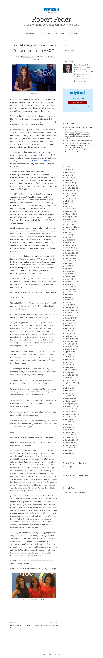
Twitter (61, 34)
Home (31, 34)
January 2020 (69, 248)
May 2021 (68, 206)
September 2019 (70, 258)
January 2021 (69, 217)
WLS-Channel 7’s (47, 105)
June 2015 (68, 391)
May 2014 (68, 424)
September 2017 (70, 320)
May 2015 (68, 393)
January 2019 (69, 279)
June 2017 (68, 328)
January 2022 (69, 185)
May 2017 (68, 331)
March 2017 (69, 336)
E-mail (74, 34)
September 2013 (70, 445)
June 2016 (68, 359)
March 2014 (69, 430)
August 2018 (69, 292)
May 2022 (68, 175)
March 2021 (69, 211)
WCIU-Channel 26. (40, 161)
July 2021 (68, 201)
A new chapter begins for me (46, 625)
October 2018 (69, 287)
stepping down (39, 155)
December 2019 (70, 250)
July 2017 (68, 326)
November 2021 (70, 191)
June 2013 (68, 453)
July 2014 (68, 419)
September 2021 (70, 196)
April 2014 (68, 427)
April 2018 (68, 302)
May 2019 (68, 268)
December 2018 (70, 282)
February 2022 (70, 183)
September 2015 (70, 383)
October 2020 (69, 224)
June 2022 (68, 172)
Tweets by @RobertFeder (71, 467)
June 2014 (68, 422)
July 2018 (68, 294)
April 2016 (68, 365)
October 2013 (69, 443)
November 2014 (70, 409)
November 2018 (70, 284)
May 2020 (68, 237)
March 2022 (69, 180)
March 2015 (69, 398)
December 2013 (70, 437)
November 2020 (70, 222)
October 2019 (69, 256)
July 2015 (68, 388)
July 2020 (68, 232)
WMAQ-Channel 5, (18, 180)
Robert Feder (51, 19)
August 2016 (69, 354)
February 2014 (70, 432)
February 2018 (70, 307)
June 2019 (68, 266)
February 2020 (70, 245)
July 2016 (68, 357)
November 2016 (70, 347)
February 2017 (70, 339)
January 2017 (69, 341)
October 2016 (69, 349)
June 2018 (68, 297)
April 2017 (68, 333)
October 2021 (69, 193)
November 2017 (70, 315)
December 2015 (70, 375)
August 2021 (69, 198)
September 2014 (70, 414)
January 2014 (69, 435)
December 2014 (70, 406)
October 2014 (69, 411)
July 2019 (68, 263)
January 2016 (69, 372)
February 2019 (70, 276)
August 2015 (69, 385)
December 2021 (70, 188)
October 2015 (69, 380)
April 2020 (68, 240)
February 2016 (70, 370)
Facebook (46, 34)
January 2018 (69, 310)
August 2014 (69, 417)
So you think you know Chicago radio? (78, 141)
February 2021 (70, 214)
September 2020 (70, 227)
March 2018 (69, 305)
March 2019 (69, 274)
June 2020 (68, 235)
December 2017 (70, 313)
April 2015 (68, 396)
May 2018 (68, 300)
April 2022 (68, 178)
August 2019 (69, 261)
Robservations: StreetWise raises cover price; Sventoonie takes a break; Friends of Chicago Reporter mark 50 (78, 145)
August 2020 (69, 230)
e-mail (82, 492)
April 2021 (68, 209)
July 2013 (68, 450)
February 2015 (70, 401)
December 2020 (70, 219)
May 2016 (68, 362)
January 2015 (69, 404)
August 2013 (69, 448)
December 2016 (70, 344)
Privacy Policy (57, 654)
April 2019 (68, 271)
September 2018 (70, 289)
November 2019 (70, 253)
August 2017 (69, 323)
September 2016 (70, 352)
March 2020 (69, 243)
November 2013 (70, 440)
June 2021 (68, 204)
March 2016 (69, 367)
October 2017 (69, 318)
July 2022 (68, 170)
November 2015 (70, 378)
